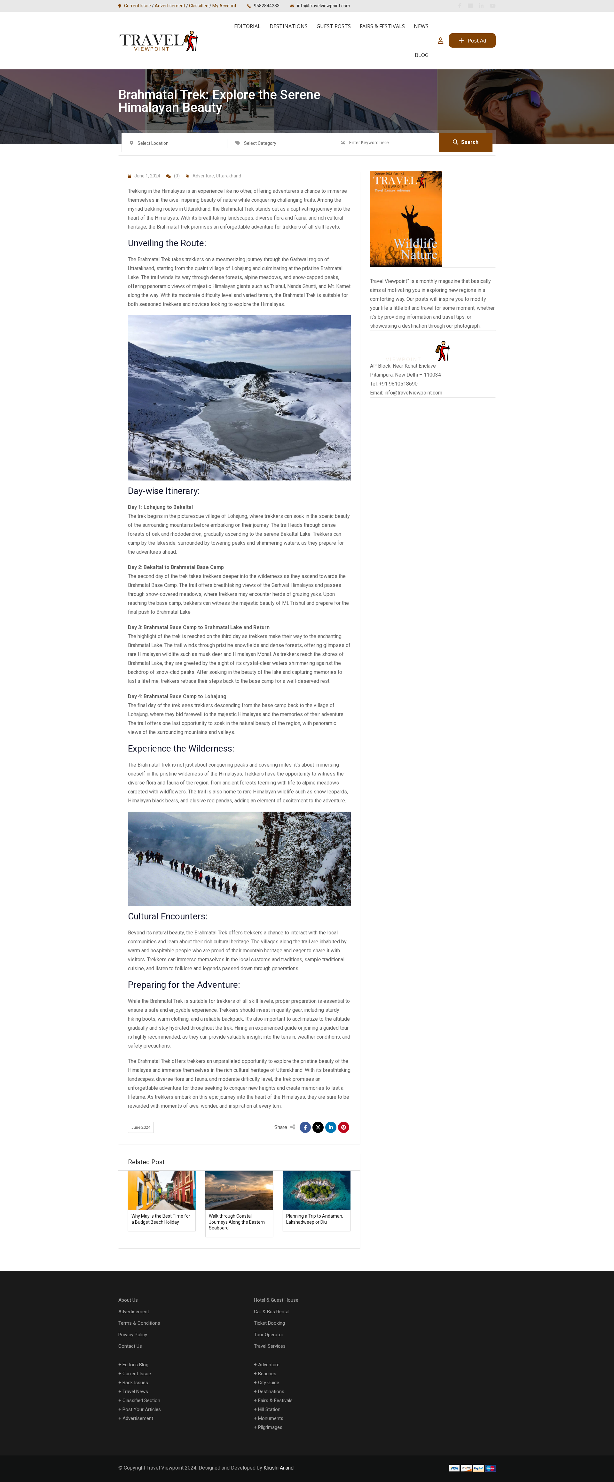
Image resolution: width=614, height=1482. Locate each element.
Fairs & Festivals (382, 26)
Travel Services (270, 1346)
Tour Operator (268, 1335)
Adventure (203, 175)
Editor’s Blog (135, 1365)
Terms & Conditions (139, 1323)
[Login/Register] (441, 40)
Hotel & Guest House (276, 1300)
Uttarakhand (228, 175)
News (421, 26)
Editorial (247, 26)
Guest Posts (334, 26)
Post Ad (477, 40)
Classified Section (141, 1400)
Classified (199, 5)
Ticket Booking (269, 1323)
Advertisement (170, 5)
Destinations (289, 26)
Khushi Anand (279, 1468)
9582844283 (266, 5)
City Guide (268, 1382)
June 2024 (140, 1127)
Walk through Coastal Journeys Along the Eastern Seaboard (237, 1221)
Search (469, 142)
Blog (422, 55)
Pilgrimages (270, 1427)
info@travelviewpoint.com (323, 5)
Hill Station (269, 1409)
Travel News (135, 1391)
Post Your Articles (141, 1409)
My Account (224, 5)
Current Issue (137, 5)
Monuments (270, 1418)
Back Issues (135, 1382)
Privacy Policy (132, 1335)
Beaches (267, 1374)
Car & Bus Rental (271, 1311)
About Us (128, 1300)
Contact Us (130, 1346)
